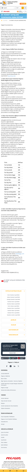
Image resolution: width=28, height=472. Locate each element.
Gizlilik (2, 437)
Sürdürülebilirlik (5, 373)
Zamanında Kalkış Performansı (8, 390)
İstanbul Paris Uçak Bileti (13, 312)
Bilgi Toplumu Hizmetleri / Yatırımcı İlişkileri (11, 381)
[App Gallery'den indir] (21, 358)
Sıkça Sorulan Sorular (6, 401)
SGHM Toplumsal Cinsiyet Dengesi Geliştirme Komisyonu (12, 384)
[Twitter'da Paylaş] (10, 470)
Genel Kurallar (4, 435)
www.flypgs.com (20, 253)
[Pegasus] (6, 11)
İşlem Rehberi (4, 445)
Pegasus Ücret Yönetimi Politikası (9, 419)
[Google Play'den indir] (13, 358)
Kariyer (3, 424)
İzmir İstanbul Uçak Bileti (13, 295)
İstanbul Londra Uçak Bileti (13, 315)
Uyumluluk (3, 440)
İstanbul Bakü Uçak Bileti (13, 310)
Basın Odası (4, 378)
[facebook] (8, 366)
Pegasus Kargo (4, 387)
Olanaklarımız (4, 421)
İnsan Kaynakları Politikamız (8, 416)
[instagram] (12, 366)
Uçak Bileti (5, 20)
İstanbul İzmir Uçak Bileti (13, 301)
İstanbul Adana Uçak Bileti (13, 304)
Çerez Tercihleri (5, 432)
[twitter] (19, 366)
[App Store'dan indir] (5, 358)
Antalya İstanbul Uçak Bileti (13, 299)
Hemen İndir (12, 353)
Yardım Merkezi (5, 398)
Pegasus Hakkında (5, 376)
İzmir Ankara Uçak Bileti (13, 306)
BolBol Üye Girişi (21, 11)
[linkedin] (16, 366)
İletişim (3, 403)
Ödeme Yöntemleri (5, 408)
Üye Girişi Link (11, 76)
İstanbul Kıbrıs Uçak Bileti (13, 308)
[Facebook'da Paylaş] (3, 470)
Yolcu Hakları (4, 442)
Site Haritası (4, 447)
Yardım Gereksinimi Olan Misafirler (9, 406)
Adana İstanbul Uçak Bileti (13, 297)
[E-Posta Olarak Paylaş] (16, 470)
